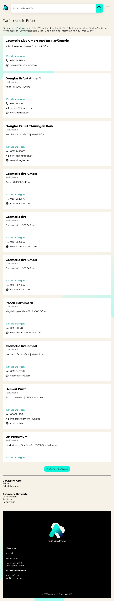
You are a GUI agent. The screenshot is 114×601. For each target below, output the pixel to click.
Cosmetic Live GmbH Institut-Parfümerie (37, 40)
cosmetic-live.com (20, 203)
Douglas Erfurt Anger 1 (23, 78)
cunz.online (16, 423)
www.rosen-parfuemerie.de (25, 332)
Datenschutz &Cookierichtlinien (15, 564)
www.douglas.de (19, 112)
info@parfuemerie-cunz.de (25, 418)
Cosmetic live (16, 217)
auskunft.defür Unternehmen (15, 576)
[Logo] (4, 8)
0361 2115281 (16, 328)
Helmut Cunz (16, 389)
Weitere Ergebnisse (57, 469)
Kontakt (10, 553)
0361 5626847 (17, 242)
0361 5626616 (17, 198)
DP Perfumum (17, 436)
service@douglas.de (21, 108)
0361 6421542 (17, 60)
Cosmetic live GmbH (21, 173)
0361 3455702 (17, 371)
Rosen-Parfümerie (20, 303)
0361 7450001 (17, 151)
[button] (107, 8)
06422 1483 (16, 414)
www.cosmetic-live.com (23, 65)
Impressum (12, 558)
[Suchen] (99, 8)
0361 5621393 (17, 103)
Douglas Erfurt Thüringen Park (29, 126)
